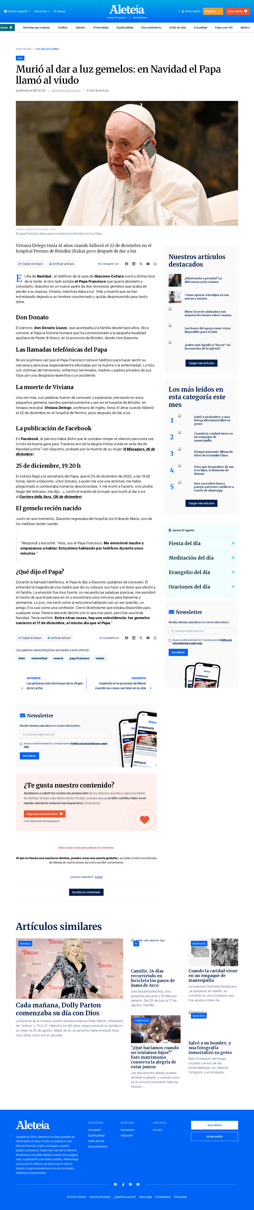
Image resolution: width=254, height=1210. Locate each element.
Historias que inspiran (36, 27)
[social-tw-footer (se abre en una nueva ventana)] (131, 1185)
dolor (21, 658)
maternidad (39, 658)
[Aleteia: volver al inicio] (127, 9)
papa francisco (79, 658)
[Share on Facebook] (126, 263)
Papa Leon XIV (224, 27)
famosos (25, 943)
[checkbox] (21, 744)
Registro (210, 11)
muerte (58, 658)
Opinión (80, 27)
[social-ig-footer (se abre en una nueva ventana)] (138, 1185)
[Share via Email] (148, 263)
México (245, 27)
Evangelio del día (189, 572)
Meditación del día (191, 558)
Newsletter (128, 1130)
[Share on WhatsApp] (155, 263)
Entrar (99, 877)
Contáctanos (163, 1197)
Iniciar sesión (193, 11)
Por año (157, 1130)
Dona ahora (235, 11)
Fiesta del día (185, 543)
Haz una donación (100, 1197)
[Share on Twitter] (140, 263)
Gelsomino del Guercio (66, 90)
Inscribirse (29, 756)
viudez (100, 658)
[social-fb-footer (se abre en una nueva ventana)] (123, 1185)
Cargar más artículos (201, 363)
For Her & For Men (47, 49)
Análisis (62, 27)
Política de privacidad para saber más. (202, 641)
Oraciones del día (189, 587)
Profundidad (101, 27)
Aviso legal (145, 1197)
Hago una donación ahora (42, 814)
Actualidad (200, 27)
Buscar (61, 11)
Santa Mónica (140, 17)
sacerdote (198, 1016)
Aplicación (127, 1135)
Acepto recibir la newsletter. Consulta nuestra (66, 745)
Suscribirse (215, 1125)
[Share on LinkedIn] (133, 263)
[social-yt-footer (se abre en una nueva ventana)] (115, 1185)
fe (136, 943)
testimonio (199, 943)
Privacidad (180, 1197)
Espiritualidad (125, 27)
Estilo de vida (177, 27)
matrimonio (142, 1020)
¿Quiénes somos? (125, 1197)
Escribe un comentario (86, 892)
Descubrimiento (151, 27)
